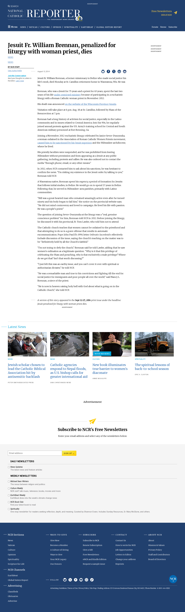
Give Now (54, 540)
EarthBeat (87, 27)
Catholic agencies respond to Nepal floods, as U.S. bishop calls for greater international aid (68, 371)
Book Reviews (102, 354)
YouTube (81, 579)
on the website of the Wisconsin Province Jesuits (90, 104)
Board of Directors (157, 559)
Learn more (20, 81)
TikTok (92, 579)
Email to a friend (119, 71)
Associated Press (26, 382)
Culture (45, 27)
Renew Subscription (92, 545)
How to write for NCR (126, 545)
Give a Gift (88, 550)
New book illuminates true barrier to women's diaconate (110, 369)
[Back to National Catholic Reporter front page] (45, 15)
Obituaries (13, 596)
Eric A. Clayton (141, 374)
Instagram (86, 579)
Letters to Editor (123, 554)
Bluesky (64, 579)
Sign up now (166, 15)
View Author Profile (15, 71)
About (151, 540)
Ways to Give (56, 554)
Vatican (33, 27)
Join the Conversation (17, 76)
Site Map (93, 588)
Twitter (70, 579)
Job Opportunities (124, 550)
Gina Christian (56, 382)
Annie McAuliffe (99, 378)
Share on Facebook (108, 71)
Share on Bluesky (103, 71)
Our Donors (56, 564)
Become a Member (59, 545)
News (23, 27)
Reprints (120, 564)
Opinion (57, 27)
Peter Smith (13, 382)
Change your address (126, 559)
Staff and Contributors (159, 554)
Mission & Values (156, 545)
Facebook (75, 579)
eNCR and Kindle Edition (94, 559)
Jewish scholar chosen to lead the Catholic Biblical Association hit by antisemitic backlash (27, 371)
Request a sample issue (94, 564)
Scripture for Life (16, 564)
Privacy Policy (155, 550)
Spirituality (71, 27)
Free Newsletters (91, 554)
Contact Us (121, 540)
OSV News (67, 382)
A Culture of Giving (59, 550)
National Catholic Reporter (173, 579)
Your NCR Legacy (58, 559)
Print (124, 71)
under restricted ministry (67, 94)
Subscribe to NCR (91, 540)
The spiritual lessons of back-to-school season (152, 367)
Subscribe (172, 27)
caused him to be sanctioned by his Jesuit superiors (65, 142)
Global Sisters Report (109, 27)
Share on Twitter (114, 71)
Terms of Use (72, 588)
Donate (155, 27)
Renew (163, 27)
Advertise (12, 601)
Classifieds (13, 591)
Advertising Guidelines (58, 588)
